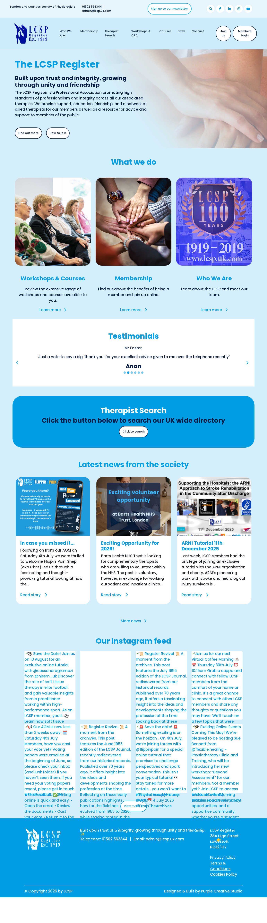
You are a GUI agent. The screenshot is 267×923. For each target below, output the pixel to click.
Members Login (245, 33)
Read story (31, 606)
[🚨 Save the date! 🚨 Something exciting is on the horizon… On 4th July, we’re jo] (161, 775)
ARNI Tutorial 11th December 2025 (202, 557)
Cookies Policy (223, 885)
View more (132, 817)
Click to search (134, 443)
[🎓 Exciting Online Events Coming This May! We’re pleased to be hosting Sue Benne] (217, 808)
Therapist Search (112, 33)
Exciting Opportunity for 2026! (130, 557)
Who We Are (66, 33)
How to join (58, 133)
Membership (89, 31)
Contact (198, 31)
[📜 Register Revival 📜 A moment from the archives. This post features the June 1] (105, 808)
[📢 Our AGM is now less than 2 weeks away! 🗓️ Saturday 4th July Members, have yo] (49, 808)
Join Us (223, 33)
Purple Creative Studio (222, 902)
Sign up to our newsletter (169, 9)
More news (131, 632)
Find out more (28, 133)
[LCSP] (31, 33)
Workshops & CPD (141, 33)
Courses (165, 31)
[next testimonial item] (247, 370)
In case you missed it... (47, 554)
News (181, 31)
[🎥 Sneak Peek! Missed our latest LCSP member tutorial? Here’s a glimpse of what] (105, 729)
